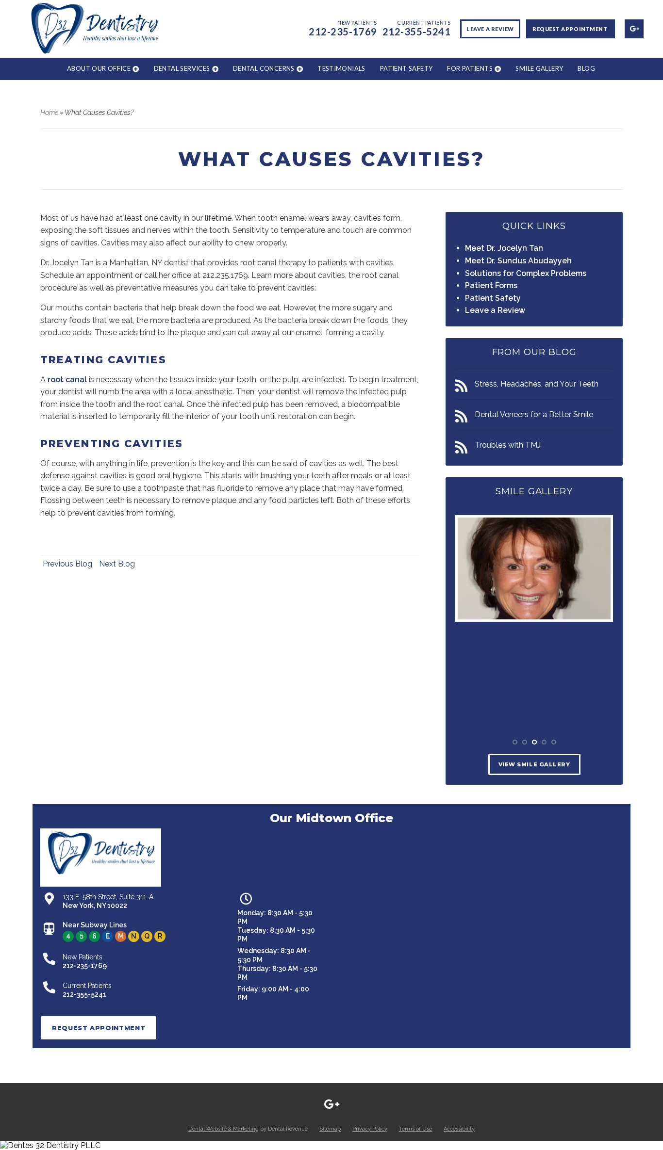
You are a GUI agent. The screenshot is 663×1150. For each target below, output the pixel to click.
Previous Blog (67, 563)
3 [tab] (534, 742)
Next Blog (117, 563)
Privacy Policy (369, 1129)
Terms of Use (415, 1129)
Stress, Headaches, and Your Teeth (536, 384)
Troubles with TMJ (508, 445)
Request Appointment (570, 29)
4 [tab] (544, 742)
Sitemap (330, 1129)
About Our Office (99, 68)
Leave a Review (490, 29)
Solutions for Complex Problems (525, 273)
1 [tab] (515, 742)
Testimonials (341, 68)
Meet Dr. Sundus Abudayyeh (518, 260)
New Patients (343, 27)
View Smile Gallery (534, 764)
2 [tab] (524, 742)
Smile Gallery (539, 68)
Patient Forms (491, 285)
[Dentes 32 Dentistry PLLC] (331, 1145)
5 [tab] (553, 742)
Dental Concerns (264, 68)
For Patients (470, 68)
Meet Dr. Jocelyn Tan (504, 248)
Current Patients (416, 27)
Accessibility (459, 1129)
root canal (67, 379)
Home (49, 112)
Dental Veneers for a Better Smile (534, 414)
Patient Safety (406, 68)
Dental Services (182, 68)
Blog (586, 68)
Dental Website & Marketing (223, 1129)
